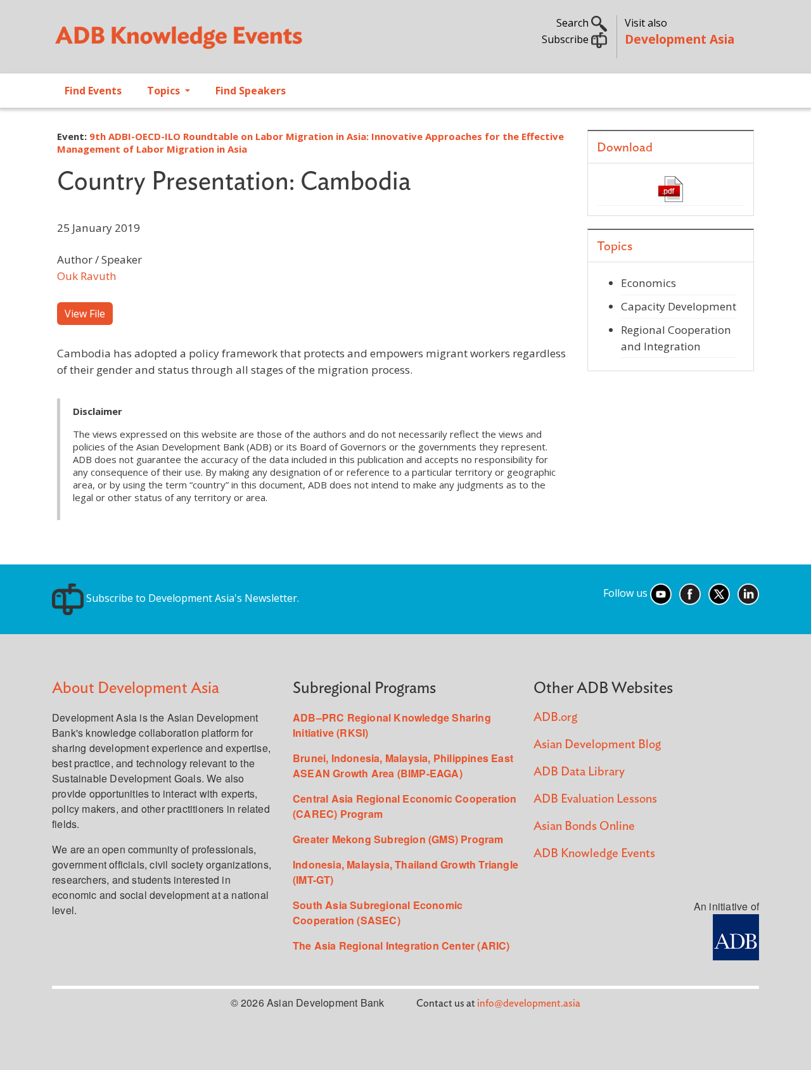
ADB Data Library (579, 772)
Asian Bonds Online (584, 826)
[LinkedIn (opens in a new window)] (748, 593)
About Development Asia (135, 688)
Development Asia (679, 39)
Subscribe (566, 39)
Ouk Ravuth (87, 276)
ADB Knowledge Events (594, 854)
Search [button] (573, 23)
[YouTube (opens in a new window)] (661, 593)
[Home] (222, 41)
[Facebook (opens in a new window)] (690, 593)
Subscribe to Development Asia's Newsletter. (191, 598)
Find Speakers (250, 91)
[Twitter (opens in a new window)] (719, 593)
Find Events (93, 91)
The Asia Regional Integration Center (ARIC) (401, 945)
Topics (164, 91)
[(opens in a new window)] (736, 936)
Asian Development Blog (597, 745)
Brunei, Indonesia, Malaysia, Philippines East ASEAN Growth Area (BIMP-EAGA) (403, 765)
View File (85, 314)
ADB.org (555, 717)
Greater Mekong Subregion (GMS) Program (398, 839)
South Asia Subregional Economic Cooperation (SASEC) (378, 912)
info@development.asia (528, 1003)
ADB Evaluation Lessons (595, 799)
